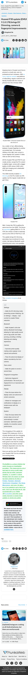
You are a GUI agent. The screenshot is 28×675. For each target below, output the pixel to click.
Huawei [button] (10, 13)
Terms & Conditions (21, 659)
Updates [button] (4, 16)
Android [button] (4, 13)
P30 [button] (10, 541)
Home (2, 6)
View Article (21, 605)
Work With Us (22, 656)
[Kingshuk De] (14, 559)
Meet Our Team (13, 656)
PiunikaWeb (8, 494)
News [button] (24, 13)
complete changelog (11, 298)
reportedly (7, 229)
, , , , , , (14, 483)
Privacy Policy (11, 659)
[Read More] (14, 615)
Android (6, 622)
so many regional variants (13, 75)
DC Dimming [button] (4, 541)
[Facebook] (7, 663)
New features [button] (17, 13)
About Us (4, 656)
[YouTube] (16, 663)
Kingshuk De (9, 32)
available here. (9, 529)
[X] (11, 663)
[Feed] (20, 663)
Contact (3, 659)
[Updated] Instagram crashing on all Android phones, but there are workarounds (13, 627)
